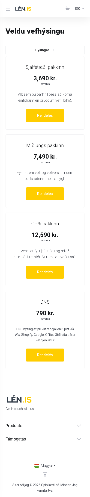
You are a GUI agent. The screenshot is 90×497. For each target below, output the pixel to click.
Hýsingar (42, 50)
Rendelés (45, 115)
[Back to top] (45, 474)
